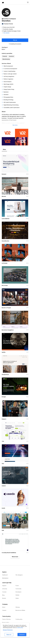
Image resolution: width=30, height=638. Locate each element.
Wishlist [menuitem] (17, 595)
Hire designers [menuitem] (19, 575)
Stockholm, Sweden (8, 29)
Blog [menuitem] (3, 595)
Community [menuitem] (18, 588)
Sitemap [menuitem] (18, 607)
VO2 (3, 463)
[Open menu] (27, 2)
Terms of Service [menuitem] (6, 619)
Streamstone (5, 374)
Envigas (4, 396)
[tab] (4, 149)
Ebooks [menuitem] (4, 598)
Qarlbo (3, 352)
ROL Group (5, 285)
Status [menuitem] (17, 598)
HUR (3, 530)
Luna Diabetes (5, 218)
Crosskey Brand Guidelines (9, 552)
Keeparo (4, 419)
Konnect (4, 174)
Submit (4, 485)
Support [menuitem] (4, 585)
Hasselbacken (5, 241)
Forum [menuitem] (17, 585)
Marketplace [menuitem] (5, 578)
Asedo (3, 508)
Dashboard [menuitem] (5, 575)
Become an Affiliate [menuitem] (20, 610)
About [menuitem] (3, 607)
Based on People (6, 307)
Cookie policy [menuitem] (19, 619)
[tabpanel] (15, 356)
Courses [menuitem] (4, 592)
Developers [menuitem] (18, 592)
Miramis (4, 196)
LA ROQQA (4, 263)
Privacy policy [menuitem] (5, 622)
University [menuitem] (4, 588)
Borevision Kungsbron (8, 330)
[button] (15, 125)
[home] (3, 3)
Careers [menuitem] (4, 610)
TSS (3, 441)
